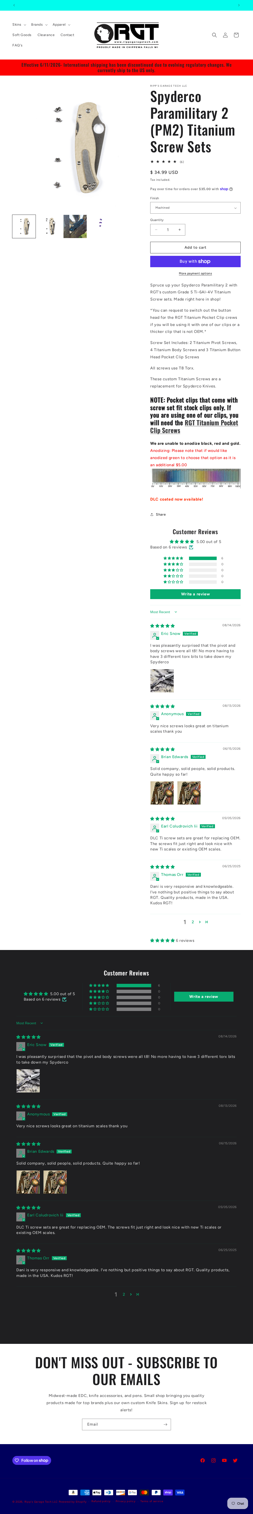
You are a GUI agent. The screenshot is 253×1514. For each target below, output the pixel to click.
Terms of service (151, 1501)
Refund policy (101, 1501)
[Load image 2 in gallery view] (49, 226)
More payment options (195, 273)
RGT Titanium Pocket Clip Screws (194, 426)
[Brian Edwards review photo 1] (162, 793)
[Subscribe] (165, 1424)
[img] (162, 626)
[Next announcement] (238, 5)
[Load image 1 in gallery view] (24, 226)
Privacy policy (126, 1501)
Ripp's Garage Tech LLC (41, 1501)
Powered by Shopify (73, 1501)
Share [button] (161, 514)
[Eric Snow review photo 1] (162, 681)
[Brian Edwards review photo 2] (189, 793)
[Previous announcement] (14, 5)
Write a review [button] (195, 594)
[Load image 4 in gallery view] (100, 226)
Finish (154, 198)
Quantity (157, 220)
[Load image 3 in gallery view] (75, 226)
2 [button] (193, 922)
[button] (18, 25)
